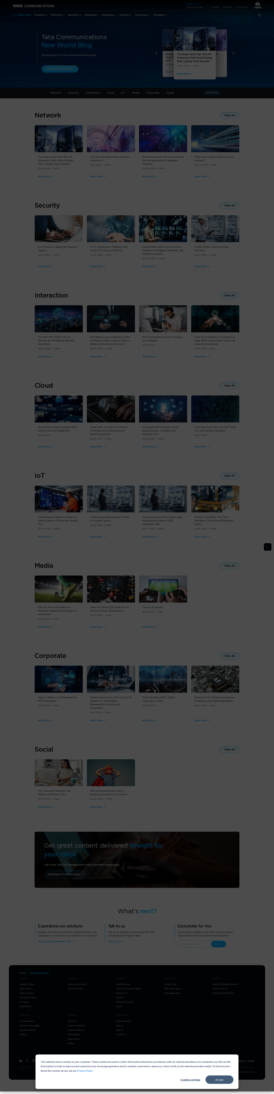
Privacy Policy (84, 1070)
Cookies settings (190, 1079)
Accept (219, 1079)
